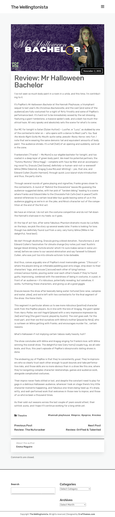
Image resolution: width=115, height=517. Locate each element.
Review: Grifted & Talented (83, 429)
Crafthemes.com (86, 514)
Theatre (22, 415)
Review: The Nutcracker (29, 429)
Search (15, 484)
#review (96, 415)
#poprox (86, 415)
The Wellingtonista (29, 7)
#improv (75, 415)
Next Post (94, 425)
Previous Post (23, 425)
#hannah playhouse (59, 415)
